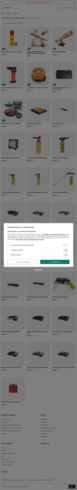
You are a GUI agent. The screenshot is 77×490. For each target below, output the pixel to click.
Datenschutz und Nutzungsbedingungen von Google (30, 239)
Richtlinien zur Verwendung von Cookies (54, 234)
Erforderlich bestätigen (23, 262)
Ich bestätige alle (55, 262)
